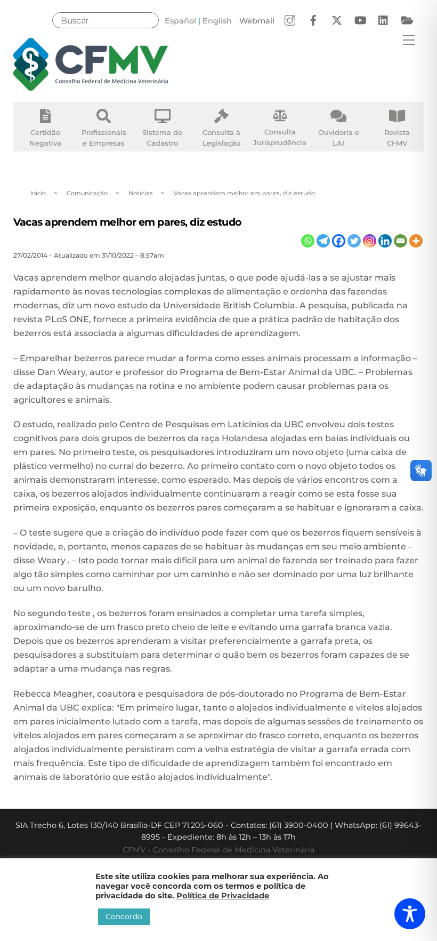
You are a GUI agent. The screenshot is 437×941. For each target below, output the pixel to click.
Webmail (256, 21)
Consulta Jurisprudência (279, 137)
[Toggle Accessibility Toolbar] (409, 913)
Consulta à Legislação (221, 137)
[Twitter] (354, 241)
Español (180, 21)
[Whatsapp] (307, 241)
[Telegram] (323, 241)
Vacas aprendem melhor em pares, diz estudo (127, 222)
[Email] (400, 241)
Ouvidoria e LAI (338, 137)
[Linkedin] (385, 241)
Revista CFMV (397, 137)
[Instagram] (369, 241)
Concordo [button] (124, 916)
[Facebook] (338, 241)
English (217, 21)
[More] (416, 241)
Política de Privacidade (222, 895)
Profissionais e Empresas (104, 137)
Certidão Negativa (45, 137)
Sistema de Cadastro (162, 137)
